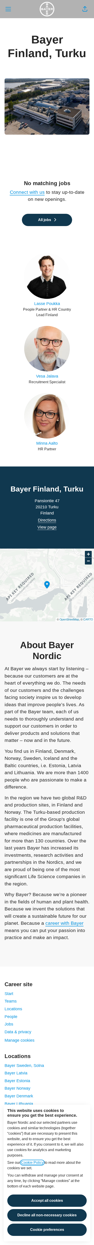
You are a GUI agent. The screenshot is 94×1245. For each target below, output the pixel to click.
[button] (84, 9)
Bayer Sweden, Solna (24, 1065)
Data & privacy (18, 1032)
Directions (47, 520)
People (11, 1016)
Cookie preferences (47, 1230)
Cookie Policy (32, 1162)
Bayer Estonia (17, 1081)
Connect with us (27, 192)
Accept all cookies (47, 1200)
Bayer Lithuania (19, 1103)
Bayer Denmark (19, 1096)
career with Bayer (64, 923)
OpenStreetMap (69, 619)
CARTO (88, 619)
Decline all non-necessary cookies (47, 1215)
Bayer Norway (17, 1088)
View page (47, 527)
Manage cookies (19, 1040)
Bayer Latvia (16, 1073)
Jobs (9, 1024)
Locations (13, 1009)
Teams (11, 1001)
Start (9, 993)
